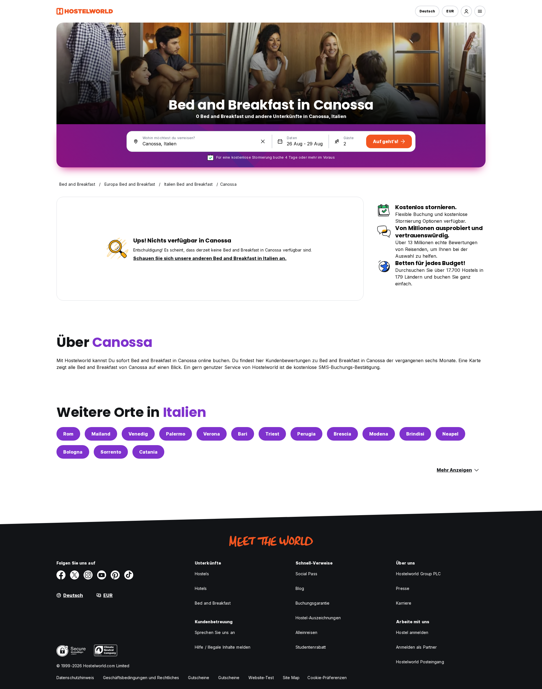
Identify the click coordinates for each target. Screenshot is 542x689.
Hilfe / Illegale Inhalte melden (222, 647)
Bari (242, 434)
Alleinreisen (306, 632)
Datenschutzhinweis (75, 677)
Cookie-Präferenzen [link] (327, 677)
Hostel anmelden (412, 632)
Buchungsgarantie (313, 603)
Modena (378, 434)
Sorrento (110, 452)
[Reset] (263, 141)
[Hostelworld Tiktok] (128, 574)
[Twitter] (74, 574)
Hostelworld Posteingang (420, 661)
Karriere (403, 603)
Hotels (201, 588)
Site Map (291, 677)
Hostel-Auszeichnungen (318, 617)
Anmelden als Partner (416, 647)
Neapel (450, 434)
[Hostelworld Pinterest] (115, 574)
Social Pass (306, 573)
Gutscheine (198, 677)
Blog (300, 588)
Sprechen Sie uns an (215, 632)
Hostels (202, 573)
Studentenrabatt (311, 647)
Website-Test (261, 677)
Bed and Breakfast (213, 603)
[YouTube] (101, 574)
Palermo (175, 434)
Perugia (306, 434)
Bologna (72, 452)
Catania (148, 452)
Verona (211, 434)
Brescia (342, 434)
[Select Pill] (466, 11)
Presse (402, 588)
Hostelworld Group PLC (418, 573)
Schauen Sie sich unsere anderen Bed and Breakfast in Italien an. (210, 258)
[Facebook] (60, 574)
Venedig (138, 434)
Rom (68, 434)
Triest (272, 434)
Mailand (100, 434)
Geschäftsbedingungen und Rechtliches (141, 677)
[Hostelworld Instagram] (88, 574)
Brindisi (415, 434)
